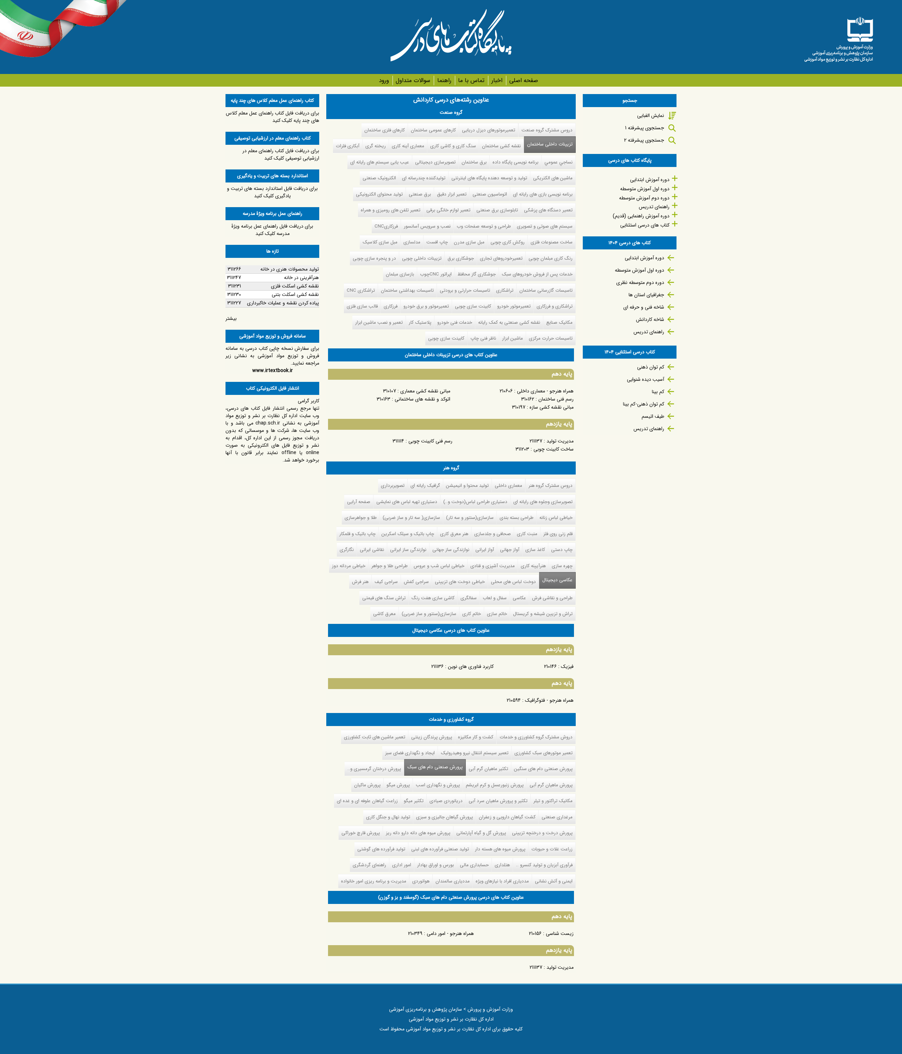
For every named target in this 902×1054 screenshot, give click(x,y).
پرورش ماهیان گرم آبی (551, 785)
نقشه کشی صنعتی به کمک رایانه (509, 322)
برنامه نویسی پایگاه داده (515, 162)
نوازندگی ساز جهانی (450, 549)
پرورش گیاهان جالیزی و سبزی (444, 817)
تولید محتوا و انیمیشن (467, 485)
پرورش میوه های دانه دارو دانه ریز (418, 833)
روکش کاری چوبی (507, 242)
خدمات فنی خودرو (454, 322)
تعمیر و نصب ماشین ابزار (379, 322)
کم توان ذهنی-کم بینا (643, 404)
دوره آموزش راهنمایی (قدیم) (641, 216)
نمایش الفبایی (650, 115)
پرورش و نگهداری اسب (438, 785)
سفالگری (469, 598)
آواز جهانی (509, 549)
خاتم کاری (471, 614)
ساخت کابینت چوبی (553, 449)
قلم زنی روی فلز (558, 534)
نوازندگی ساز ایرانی (408, 549)
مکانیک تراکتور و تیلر (553, 801)
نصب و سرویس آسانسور (427, 226)
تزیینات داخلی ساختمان (550, 144)
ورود (384, 80)
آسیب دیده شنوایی (645, 379)
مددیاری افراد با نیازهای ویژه (502, 881)
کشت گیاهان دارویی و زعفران (507, 817)
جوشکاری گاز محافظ (477, 274)
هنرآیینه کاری (533, 566)
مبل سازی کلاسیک (380, 242)
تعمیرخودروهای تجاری (501, 258)
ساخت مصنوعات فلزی (552, 242)
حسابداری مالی (474, 865)
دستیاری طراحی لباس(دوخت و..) (475, 502)
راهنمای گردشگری (369, 865)
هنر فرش (360, 581)
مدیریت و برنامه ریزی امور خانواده (373, 881)
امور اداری (401, 865)
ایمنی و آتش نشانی (554, 881)
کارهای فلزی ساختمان (384, 130)
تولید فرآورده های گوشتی (381, 849)
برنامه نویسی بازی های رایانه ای (543, 194)
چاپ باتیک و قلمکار (357, 534)
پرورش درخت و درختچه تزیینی (542, 833)
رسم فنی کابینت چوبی (430, 441)
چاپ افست (437, 242)
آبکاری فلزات (347, 146)
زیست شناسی (560, 933)
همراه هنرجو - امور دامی (450, 933)
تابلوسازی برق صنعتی (497, 210)
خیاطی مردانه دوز (348, 566)
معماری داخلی (508, 485)
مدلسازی (411, 242)
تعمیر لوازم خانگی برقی (448, 210)
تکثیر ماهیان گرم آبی (488, 769)
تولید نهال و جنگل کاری (388, 817)
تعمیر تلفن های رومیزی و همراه (390, 210)
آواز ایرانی (484, 549)
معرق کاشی (384, 614)
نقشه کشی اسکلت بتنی (295, 294)
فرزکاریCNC (386, 226)
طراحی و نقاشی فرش (552, 598)
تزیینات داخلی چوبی (421, 258)
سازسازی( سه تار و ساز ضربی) (411, 517)
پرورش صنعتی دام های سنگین (543, 769)
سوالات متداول (413, 80)
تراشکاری (504, 290)
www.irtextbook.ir (272, 370)
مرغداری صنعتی (557, 817)
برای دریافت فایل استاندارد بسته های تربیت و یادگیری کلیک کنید (272, 192)
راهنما (444, 80)
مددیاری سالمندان (452, 881)
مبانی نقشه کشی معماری (425, 391)
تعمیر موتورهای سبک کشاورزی (543, 753)
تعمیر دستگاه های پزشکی (548, 210)
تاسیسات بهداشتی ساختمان (407, 290)
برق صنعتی (420, 194)
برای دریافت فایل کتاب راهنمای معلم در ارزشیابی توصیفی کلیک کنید (280, 154)
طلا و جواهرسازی (361, 517)
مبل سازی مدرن (469, 242)
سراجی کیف (386, 581)
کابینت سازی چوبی (473, 306)
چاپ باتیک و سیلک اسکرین (408, 534)
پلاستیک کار (420, 322)
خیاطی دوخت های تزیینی (460, 581)
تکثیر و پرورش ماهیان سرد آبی (498, 801)
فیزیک (567, 666)
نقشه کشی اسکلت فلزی (295, 286)
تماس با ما (471, 80)
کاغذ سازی (535, 549)
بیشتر (231, 318)
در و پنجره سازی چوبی (374, 258)
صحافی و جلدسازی (492, 534)
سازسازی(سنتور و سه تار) (470, 517)
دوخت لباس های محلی (513, 581)
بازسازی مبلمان (400, 274)
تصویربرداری (392, 485)
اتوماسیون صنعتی (489, 194)
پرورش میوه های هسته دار (500, 849)
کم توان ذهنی (650, 367)
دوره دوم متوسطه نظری (640, 282)
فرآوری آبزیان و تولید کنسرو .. (544, 865)
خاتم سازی (497, 614)
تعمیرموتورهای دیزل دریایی (488, 130)
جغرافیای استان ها (646, 295)
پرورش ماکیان (367, 785)
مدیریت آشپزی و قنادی (492, 566)
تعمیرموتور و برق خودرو (426, 306)
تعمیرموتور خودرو (514, 306)
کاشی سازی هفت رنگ (433, 598)
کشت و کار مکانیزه (475, 737)
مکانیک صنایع (559, 322)
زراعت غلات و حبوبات (552, 849)
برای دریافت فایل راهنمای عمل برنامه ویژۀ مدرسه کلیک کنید (272, 229)
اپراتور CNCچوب (436, 274)
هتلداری (502, 865)
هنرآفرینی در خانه (301, 277)
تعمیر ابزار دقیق (452, 194)
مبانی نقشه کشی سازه (552, 407)
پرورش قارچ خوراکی (360, 833)
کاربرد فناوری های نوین (471, 666)
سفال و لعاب (495, 598)
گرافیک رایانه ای (425, 485)
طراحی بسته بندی (516, 517)
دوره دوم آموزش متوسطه (644, 198)
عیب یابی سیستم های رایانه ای (379, 162)
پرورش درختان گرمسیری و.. (374, 769)
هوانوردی (421, 881)
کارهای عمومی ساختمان (433, 130)
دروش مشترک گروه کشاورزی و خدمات (536, 737)
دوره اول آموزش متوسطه (644, 189)
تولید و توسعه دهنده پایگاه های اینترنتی (489, 178)
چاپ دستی (562, 549)
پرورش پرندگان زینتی (431, 737)
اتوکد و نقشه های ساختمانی (422, 399)
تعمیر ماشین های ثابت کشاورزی (374, 737)
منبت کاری (527, 534)
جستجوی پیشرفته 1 (644, 128)
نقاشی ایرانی (372, 549)
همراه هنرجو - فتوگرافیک (549, 700)
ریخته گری (375, 146)
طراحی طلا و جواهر (389, 566)
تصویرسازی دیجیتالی (435, 162)
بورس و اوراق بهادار (435, 865)
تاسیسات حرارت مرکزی (551, 338)
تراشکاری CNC (361, 290)
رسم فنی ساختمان (556, 399)
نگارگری (347, 549)
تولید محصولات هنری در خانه (289, 269)
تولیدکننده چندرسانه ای (423, 178)
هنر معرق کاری (454, 534)
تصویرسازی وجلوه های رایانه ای (543, 502)
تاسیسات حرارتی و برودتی (465, 290)
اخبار (497, 80)
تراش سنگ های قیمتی (384, 598)
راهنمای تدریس (654, 207)
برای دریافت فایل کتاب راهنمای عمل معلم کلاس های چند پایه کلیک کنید (272, 116)
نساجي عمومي (558, 162)
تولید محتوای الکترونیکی (379, 194)
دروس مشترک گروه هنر (551, 485)
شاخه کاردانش (650, 319)
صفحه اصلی (523, 80)
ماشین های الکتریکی (553, 178)
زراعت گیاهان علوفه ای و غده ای (367, 801)
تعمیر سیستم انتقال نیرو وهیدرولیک (474, 753)
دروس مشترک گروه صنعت (547, 130)
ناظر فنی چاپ (483, 338)
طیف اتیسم (653, 416)
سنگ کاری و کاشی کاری (453, 146)
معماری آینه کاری (408, 146)
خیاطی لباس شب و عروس (439, 566)
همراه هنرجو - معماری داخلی (545, 391)
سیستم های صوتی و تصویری (545, 226)
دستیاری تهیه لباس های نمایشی (406, 502)
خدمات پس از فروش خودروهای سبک (537, 274)
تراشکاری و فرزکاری (555, 306)
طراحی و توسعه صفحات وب (484, 226)
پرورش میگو (398, 785)
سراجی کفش (416, 581)
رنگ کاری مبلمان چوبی (551, 258)
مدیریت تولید (560, 441)
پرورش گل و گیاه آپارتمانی (481, 833)
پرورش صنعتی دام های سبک (433, 767)
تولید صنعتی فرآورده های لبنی (440, 849)
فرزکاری (390, 306)
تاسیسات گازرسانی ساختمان (546, 290)
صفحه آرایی (358, 502)
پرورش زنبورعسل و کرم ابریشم (495, 785)
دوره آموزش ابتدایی (649, 180)
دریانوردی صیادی (446, 801)
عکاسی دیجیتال (557, 580)
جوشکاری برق (460, 258)
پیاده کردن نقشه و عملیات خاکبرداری (283, 303)
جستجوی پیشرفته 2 (644, 140)
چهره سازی (562, 566)
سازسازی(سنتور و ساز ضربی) (429, 614)
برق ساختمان (474, 162)
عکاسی (519, 598)
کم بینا (658, 392)
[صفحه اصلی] (838, 37)
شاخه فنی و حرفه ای (643, 307)
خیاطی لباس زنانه (556, 517)
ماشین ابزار (512, 338)
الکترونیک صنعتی (379, 178)
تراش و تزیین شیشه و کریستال (543, 614)
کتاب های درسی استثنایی (644, 225)
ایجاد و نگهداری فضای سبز (410, 753)
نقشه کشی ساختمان (501, 146)
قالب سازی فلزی (362, 306)
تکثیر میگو (414, 801)
